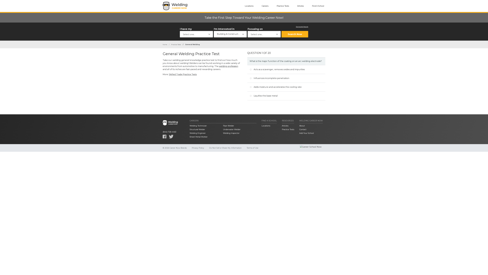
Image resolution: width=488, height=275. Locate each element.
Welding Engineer (198, 133)
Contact (302, 129)
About (302, 126)
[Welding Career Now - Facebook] (164, 136)
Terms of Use (252, 148)
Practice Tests (283, 6)
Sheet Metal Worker (199, 137)
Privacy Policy (198, 148)
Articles (300, 6)
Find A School (318, 6)
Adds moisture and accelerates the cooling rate (278, 87)
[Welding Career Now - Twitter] (171, 136)
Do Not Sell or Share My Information (225, 148)
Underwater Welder (231, 129)
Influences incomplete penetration (271, 78)
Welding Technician (198, 126)
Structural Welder (197, 129)
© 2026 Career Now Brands (175, 148)
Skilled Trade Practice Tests (183, 74)
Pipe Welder (228, 126)
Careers (265, 6)
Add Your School (306, 133)
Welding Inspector (231, 133)
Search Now (295, 34)
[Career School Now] (312, 147)
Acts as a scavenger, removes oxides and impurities (279, 69)
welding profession (228, 66)
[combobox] (196, 34)
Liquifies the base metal (266, 96)
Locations (249, 6)
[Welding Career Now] (175, 6)
